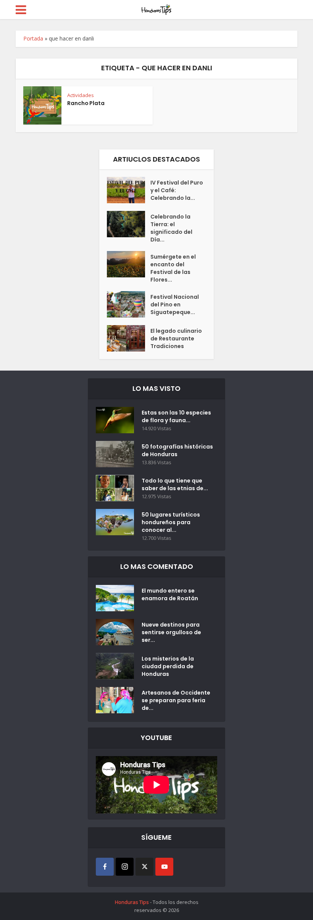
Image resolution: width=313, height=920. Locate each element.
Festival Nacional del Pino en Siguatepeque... (174, 304)
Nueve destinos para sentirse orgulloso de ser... (171, 632)
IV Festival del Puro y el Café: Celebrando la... (176, 190)
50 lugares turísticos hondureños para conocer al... (171, 522)
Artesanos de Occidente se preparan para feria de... (176, 700)
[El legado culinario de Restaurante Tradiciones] (128, 338)
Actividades (80, 95)
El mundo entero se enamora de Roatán (170, 594)
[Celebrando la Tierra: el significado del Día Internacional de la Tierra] (128, 224)
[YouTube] (164, 867)
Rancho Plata (86, 103)
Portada (33, 38)
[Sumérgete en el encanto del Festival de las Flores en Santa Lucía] (128, 264)
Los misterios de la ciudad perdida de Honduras (168, 666)
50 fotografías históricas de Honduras (177, 450)
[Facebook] (105, 867)
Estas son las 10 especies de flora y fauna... (176, 416)
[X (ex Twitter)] (144, 867)
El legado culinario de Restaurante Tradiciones (176, 338)
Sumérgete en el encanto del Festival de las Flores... (173, 268)
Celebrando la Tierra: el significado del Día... (171, 228)
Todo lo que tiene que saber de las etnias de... (175, 484)
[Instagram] (125, 867)
